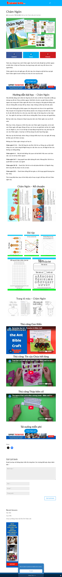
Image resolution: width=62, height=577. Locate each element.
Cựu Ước (9, 515)
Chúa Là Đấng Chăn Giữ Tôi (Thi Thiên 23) (18, 519)
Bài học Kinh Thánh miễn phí (28, 15)
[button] (19, 205)
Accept (31, 571)
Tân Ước (8, 513)
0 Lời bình (38, 15)
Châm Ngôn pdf (31, 81)
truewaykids (11, 15)
